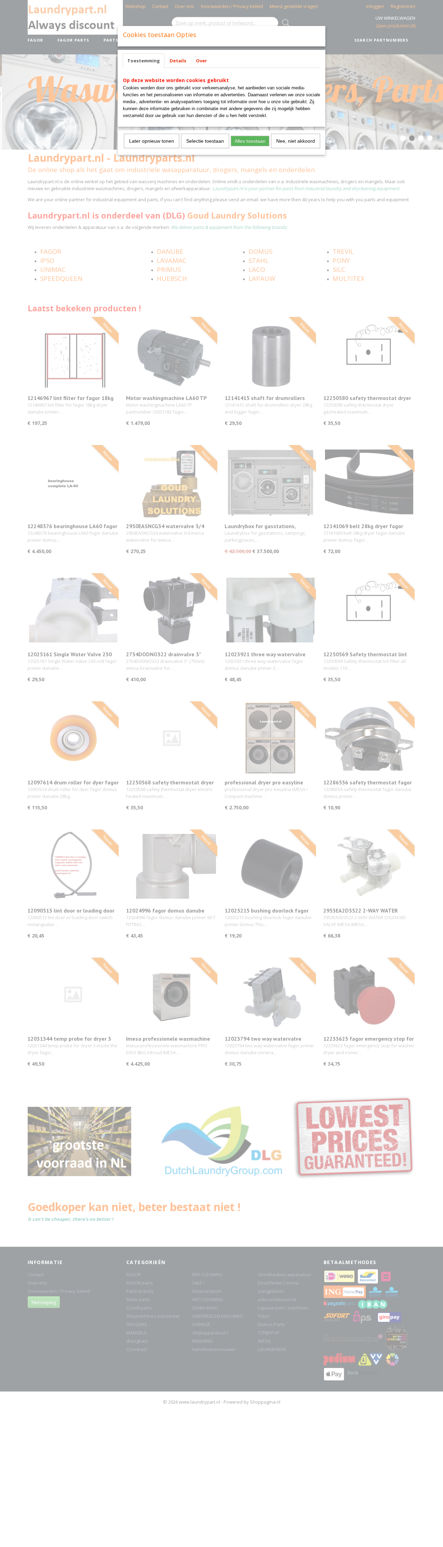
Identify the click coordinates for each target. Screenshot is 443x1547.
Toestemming (143, 60)
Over (201, 60)
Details (178, 60)
